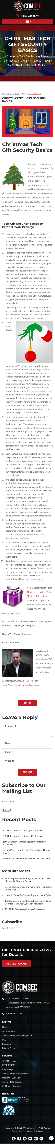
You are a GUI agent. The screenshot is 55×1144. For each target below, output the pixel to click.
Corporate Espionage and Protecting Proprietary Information (28, 888)
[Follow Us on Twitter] (30, 1138)
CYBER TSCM (8, 1065)
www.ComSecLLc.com (29, 685)
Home (5, 1027)
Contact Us (7, 1044)
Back (27, 703)
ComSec (32, 1128)
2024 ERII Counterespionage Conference (22, 836)
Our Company (8, 1031)
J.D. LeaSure (35, 94)
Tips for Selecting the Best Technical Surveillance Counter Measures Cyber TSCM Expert (28, 902)
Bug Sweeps (7, 1069)
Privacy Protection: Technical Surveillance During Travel (26, 851)
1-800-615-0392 (30, 15)
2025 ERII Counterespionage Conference (22, 830)
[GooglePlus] (36, 1138)
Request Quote (16, 964)
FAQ (4, 1040)
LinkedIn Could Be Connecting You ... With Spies (28, 895)
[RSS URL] (41, 1138)
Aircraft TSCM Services (13, 1082)
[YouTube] (14, 1138)
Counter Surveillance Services (16, 1073)
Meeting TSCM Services (13, 1078)
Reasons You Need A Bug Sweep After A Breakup (26, 858)
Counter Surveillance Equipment (17, 1035)
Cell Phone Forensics (11, 1086)
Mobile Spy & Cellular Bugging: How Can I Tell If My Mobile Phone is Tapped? (28, 879)
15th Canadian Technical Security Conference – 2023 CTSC (25, 843)
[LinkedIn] (25, 1138)
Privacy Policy (8, 1048)
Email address (9, 801)
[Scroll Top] (51, 1138)
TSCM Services (9, 1061)
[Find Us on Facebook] (19, 1138)
